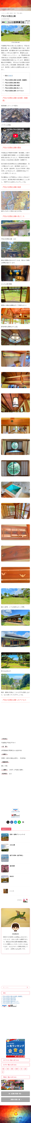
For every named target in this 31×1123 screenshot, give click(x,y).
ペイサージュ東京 (15, 1118)
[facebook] (11, 822)
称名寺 (12, 876)
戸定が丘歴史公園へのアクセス (14, 90)
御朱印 (16, 1068)
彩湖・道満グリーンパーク (17, 834)
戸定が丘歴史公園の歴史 (12, 82)
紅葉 (25, 1068)
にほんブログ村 (15, 811)
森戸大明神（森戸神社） (17, 855)
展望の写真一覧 (15, 1099)
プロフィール (9, 1107)
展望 (12, 1068)
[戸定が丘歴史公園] (15, 822)
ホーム (3, 1107)
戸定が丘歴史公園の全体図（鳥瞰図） (16, 80)
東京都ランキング (15, 817)
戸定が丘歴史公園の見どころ (13, 88)
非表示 (10, 75)
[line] (19, 822)
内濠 (3, 1068)
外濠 (8, 1068)
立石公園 (12, 845)
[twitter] (7, 822)
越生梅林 (12, 866)
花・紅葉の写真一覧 (15, 1093)
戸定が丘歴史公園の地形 (12, 85)
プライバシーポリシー (18, 1107)
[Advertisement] (15, 791)
